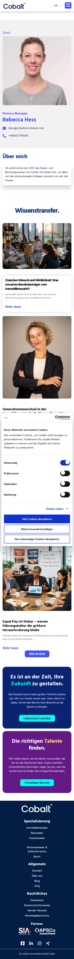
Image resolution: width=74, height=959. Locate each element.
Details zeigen (54, 508)
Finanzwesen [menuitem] (37, 838)
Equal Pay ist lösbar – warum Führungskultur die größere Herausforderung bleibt (25, 626)
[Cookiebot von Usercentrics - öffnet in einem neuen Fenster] (55, 418)
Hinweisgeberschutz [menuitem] (37, 916)
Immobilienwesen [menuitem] (37, 828)
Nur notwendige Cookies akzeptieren (37, 539)
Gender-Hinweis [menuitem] (37, 910)
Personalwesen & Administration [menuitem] (37, 849)
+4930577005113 (18, 136)
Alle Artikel (37, 654)
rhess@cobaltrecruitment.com (26, 128)
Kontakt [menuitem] (37, 871)
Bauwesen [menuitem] (37, 833)
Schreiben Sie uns (37, 783)
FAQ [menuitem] (37, 886)
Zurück (6, 32)
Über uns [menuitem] (37, 876)
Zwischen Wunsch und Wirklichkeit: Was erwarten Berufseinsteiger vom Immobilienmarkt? (31, 285)
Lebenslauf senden (37, 718)
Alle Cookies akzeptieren (37, 519)
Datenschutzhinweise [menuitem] (37, 905)
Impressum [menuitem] (37, 900)
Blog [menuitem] (37, 881)
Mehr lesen (13, 307)
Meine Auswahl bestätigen (37, 529)
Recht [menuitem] (37, 857)
